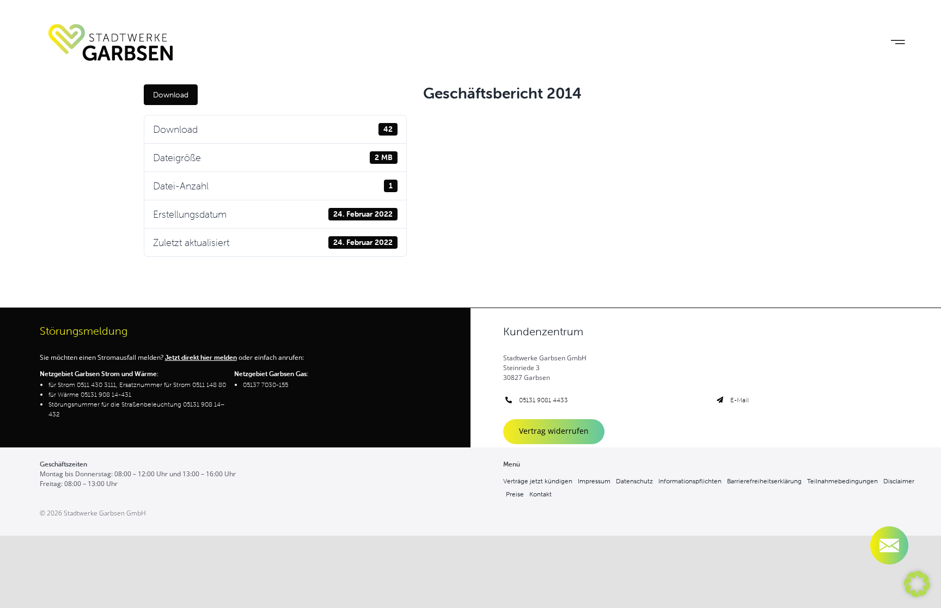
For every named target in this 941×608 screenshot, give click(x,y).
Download (170, 95)
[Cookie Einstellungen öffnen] (917, 593)
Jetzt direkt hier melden (201, 357)
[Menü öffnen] (897, 42)
